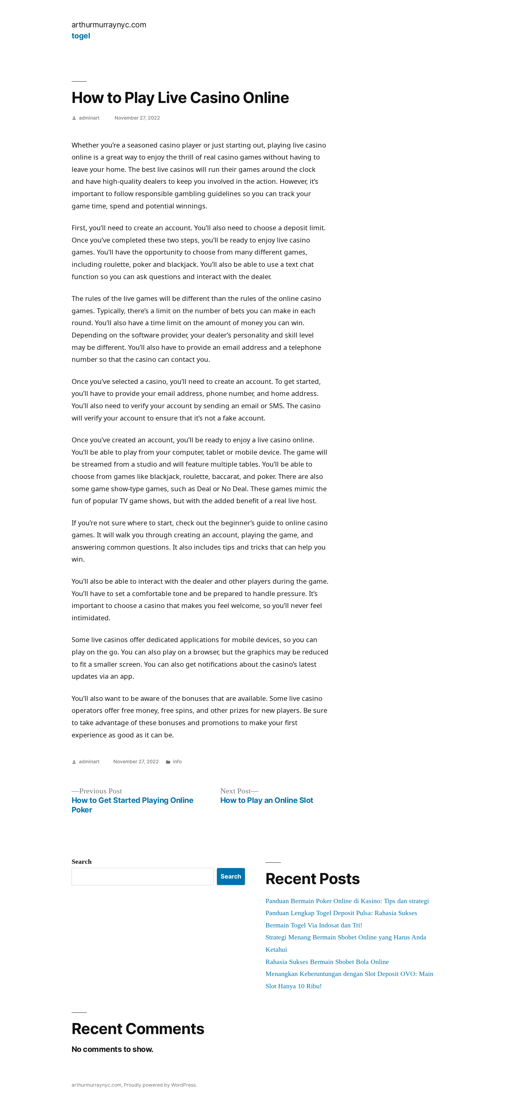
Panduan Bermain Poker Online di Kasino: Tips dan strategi (347, 901)
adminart (89, 118)
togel (81, 35)
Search (82, 861)
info (177, 761)
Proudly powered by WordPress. (160, 1085)
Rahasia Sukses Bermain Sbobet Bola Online (327, 962)
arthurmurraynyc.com (109, 24)
